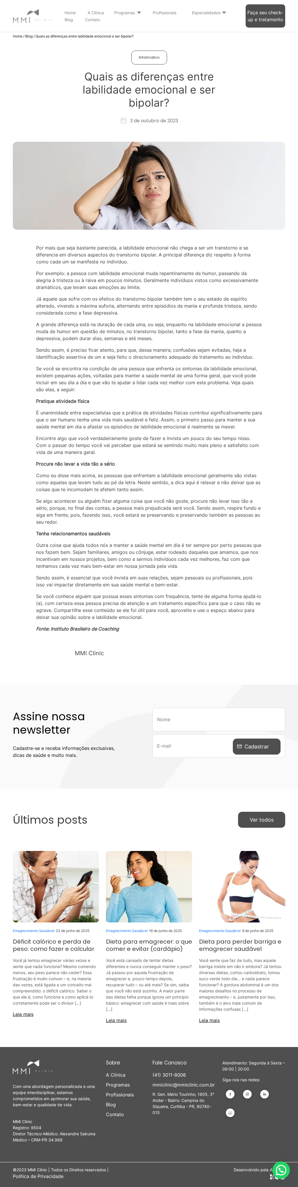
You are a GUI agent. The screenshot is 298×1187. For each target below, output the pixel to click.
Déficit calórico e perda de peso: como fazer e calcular (53, 945)
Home (70, 12)
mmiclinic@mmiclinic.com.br (183, 1085)
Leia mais (23, 1014)
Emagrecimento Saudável (33, 931)
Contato (92, 19)
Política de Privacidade (38, 1176)
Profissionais (164, 12)
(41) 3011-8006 (169, 1075)
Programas (124, 12)
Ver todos (262, 820)
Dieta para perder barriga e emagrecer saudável (240, 945)
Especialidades (206, 12)
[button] (281, 1170)
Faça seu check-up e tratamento (265, 16)
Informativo (149, 57)
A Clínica (96, 12)
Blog (69, 19)
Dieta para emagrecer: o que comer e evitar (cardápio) (149, 945)
